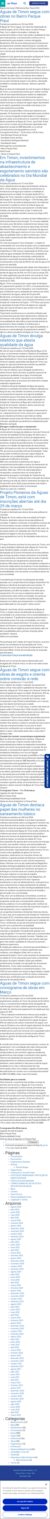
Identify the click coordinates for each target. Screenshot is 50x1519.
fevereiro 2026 (17, 1223)
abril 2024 (15, 1282)
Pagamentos (16, 1444)
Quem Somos (16, 1194)
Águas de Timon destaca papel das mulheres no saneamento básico (22, 809)
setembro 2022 (17, 1334)
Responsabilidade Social (21, 1197)
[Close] (46, 1484)
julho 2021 (15, 1372)
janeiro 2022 (16, 1355)
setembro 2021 (17, 1366)
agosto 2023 (16, 1304)
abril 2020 (15, 1412)
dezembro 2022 (17, 1326)
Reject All (25, 1508)
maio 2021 (15, 1377)
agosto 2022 (16, 1337)
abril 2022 (15, 1347)
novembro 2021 (17, 1361)
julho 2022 (15, 1339)
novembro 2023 (17, 1296)
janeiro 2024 (16, 1291)
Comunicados (16, 1156)
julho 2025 (15, 1242)
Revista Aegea (22, 1167)
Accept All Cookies (25, 1501)
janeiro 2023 (16, 1323)
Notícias (14, 1164)
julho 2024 (15, 1274)
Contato (14, 1191)
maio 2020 (15, 1410)
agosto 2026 (16, 1207)
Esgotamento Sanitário (20, 1162)
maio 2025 (15, 1247)
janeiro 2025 (16, 1258)
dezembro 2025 (17, 1228)
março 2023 (16, 1318)
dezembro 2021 (17, 1358)
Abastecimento (17, 1422)
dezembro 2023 (17, 1293)
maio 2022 (15, 1345)
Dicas (13, 1433)
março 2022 (16, 1350)
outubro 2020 (16, 1396)
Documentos (16, 1159)
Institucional (16, 1438)
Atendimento (16, 1428)
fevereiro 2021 (17, 1385)
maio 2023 (15, 1312)
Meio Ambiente (22, 1460)
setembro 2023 (17, 1301)
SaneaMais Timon (18, 1452)
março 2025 (16, 1253)
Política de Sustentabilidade (22, 1181)
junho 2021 (15, 1374)
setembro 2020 (17, 1399)
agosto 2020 (16, 1401)
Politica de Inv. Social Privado (23, 1173)
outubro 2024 (16, 1266)
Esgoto (14, 1436)
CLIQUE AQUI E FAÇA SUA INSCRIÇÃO (16, 655)
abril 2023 (15, 1315)
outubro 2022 (16, 1331)
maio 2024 (15, 1280)
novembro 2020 (17, 1393)
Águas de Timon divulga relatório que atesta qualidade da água (21, 340)
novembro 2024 (17, 1264)
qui (8, 489)
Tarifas (14, 1463)
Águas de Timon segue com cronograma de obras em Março (24, 987)
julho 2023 (15, 1307)
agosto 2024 (16, 1272)
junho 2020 (15, 1407)
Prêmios (14, 1446)
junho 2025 (15, 1245)
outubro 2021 (16, 1364)
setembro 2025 (17, 1237)
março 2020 (16, 1415)
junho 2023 (15, 1310)
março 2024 (16, 1285)
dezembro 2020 (17, 1391)
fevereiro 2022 (17, 1353)
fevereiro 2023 (17, 1320)
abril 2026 (15, 1218)
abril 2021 (15, 1380)
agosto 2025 (16, 1239)
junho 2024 (15, 1277)
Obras (13, 1441)
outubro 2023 (16, 1299)
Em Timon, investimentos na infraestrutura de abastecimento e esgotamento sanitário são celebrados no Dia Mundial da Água (24, 168)
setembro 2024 (17, 1269)
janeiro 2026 (16, 1226)
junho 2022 (15, 1342)
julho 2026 (15, 1209)
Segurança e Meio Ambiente (23, 1457)
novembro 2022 (17, 1328)
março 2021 (16, 1383)
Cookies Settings (25, 1515)
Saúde (13, 1455)
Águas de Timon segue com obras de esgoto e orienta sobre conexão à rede (24, 674)
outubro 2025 (16, 1234)
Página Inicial (16, 1170)
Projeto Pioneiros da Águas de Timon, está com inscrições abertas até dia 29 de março (24, 499)
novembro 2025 (17, 1231)
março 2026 (16, 1220)
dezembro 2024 (17, 1261)
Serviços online (38, 3)
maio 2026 (15, 1215)
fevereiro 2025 (17, 1255)
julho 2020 (15, 1404)
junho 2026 (15, 1212)
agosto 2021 (16, 1369)
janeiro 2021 (16, 1388)
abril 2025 (15, 1250)
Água (13, 1189)
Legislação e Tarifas (19, 1200)
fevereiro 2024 (17, 1288)
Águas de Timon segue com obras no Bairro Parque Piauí (24, 16)
